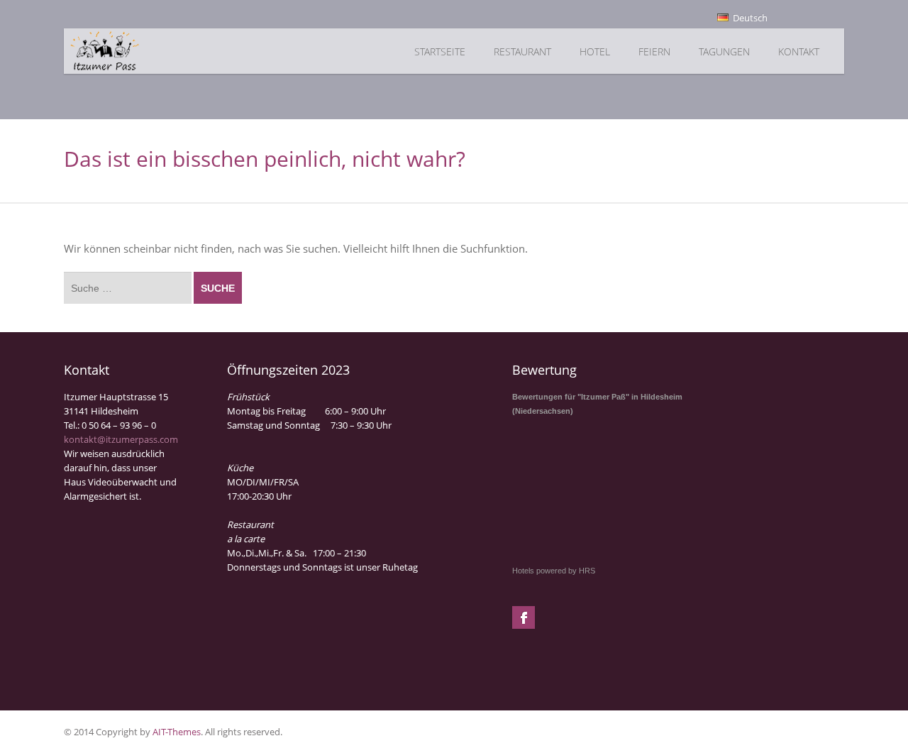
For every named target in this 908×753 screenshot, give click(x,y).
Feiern (654, 51)
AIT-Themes (177, 731)
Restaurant (522, 51)
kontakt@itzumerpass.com (121, 439)
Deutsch (749, 17)
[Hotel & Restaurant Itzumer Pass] (146, 51)
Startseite (439, 51)
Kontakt (798, 51)
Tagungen (724, 51)
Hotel (595, 51)
